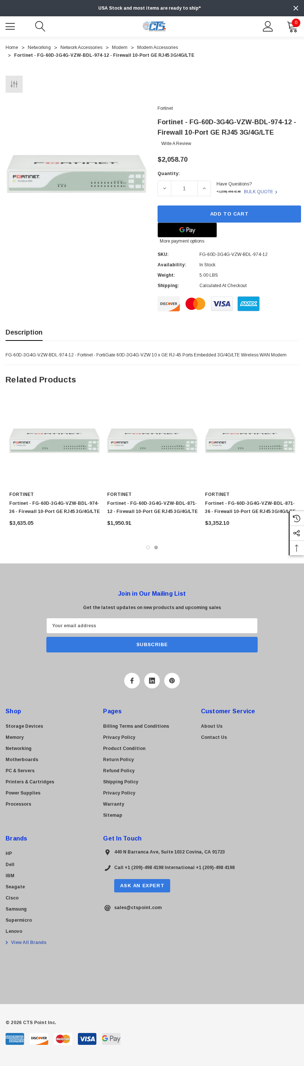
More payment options (182, 241)
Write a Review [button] (176, 143)
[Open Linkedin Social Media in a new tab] (152, 680)
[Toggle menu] (11, 25)
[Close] (296, 8)
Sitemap (112, 815)
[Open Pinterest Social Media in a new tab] (172, 680)
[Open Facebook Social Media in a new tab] (132, 680)
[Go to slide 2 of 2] (156, 547)
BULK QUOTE (258, 191)
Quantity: (169, 173)
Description (24, 332)
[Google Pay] (187, 230)
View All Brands (28, 942)
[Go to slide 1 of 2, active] (148, 547)
